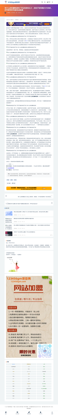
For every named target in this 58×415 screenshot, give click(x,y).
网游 (13, 391)
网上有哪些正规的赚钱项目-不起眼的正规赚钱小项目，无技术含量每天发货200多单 (32, 225)
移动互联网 (29, 388)
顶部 (52, 413)
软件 (13, 398)
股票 (13, 393)
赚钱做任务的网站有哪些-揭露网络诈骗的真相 (24, 218)
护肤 (29, 376)
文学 (29, 378)
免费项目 (8, 12)
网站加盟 (29, 413)
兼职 (44, 366)
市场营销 (44, 371)
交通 (29, 366)
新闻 (44, 378)
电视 (29, 386)
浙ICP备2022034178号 (46, 406)
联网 (44, 391)
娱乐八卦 (28, 371)
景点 (13, 381)
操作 (45, 86)
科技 (13, 388)
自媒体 (29, 393)
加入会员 (17, 413)
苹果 (44, 393)
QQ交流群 (9, 257)
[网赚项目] (29, 364)
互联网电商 (13, 366)
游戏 (13, 383)
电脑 (13, 386)
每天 (26, 40)
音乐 (29, 398)
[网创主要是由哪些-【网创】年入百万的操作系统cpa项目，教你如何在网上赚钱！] (8, 213)
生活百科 (28, 383)
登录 (49, 2)
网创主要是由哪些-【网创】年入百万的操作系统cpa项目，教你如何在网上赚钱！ (31, 211)
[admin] (5, 12)
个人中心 (40, 413)
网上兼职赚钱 (44, 388)
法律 (44, 381)
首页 (13, 19)
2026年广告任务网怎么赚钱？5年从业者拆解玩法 (24, 232)
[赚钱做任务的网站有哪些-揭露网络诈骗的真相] (8, 221)
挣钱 (44, 376)
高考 (44, 398)
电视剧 (44, 386)
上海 (44, 364)
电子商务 (44, 383)
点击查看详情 (11, 168)
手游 (11, 28)
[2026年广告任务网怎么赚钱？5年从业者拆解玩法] (8, 234)
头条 (13, 371)
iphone (13, 364)
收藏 (9, 183)
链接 (14, 183)
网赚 (29, 391)
